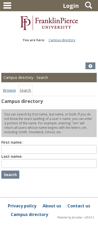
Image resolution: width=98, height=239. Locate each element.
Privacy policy (22, 206)
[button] (90, 66)
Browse (9, 90)
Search (25, 90)
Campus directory (62, 40)
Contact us (78, 206)
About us (52, 206)
